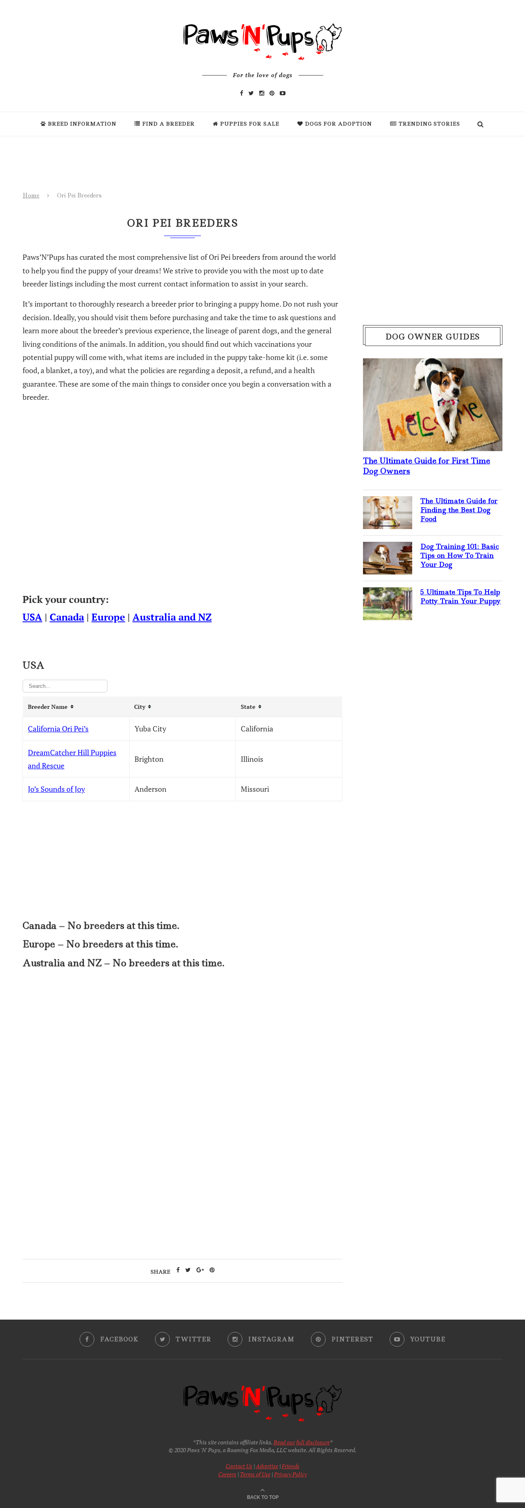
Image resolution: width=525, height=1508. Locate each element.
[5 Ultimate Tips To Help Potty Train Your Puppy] (387, 594)
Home (31, 195)
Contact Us (239, 1466)
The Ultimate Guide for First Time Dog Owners (426, 466)
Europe (108, 616)
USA (32, 616)
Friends (290, 1466)
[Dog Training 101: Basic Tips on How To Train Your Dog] (387, 548)
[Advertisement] (182, 1047)
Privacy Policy (290, 1474)
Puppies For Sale (249, 123)
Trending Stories (429, 123)
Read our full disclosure (302, 1442)
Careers (227, 1474)
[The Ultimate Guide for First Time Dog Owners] (432, 365)
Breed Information (82, 123)
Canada (67, 616)
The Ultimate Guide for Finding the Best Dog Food (459, 510)
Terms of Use (255, 1474)
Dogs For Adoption (338, 123)
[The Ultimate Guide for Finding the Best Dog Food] (387, 503)
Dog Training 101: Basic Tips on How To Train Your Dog (459, 555)
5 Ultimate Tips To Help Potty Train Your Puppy (460, 596)
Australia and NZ (172, 616)
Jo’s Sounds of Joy (56, 789)
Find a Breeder (168, 123)
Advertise (267, 1466)
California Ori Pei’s (58, 728)
